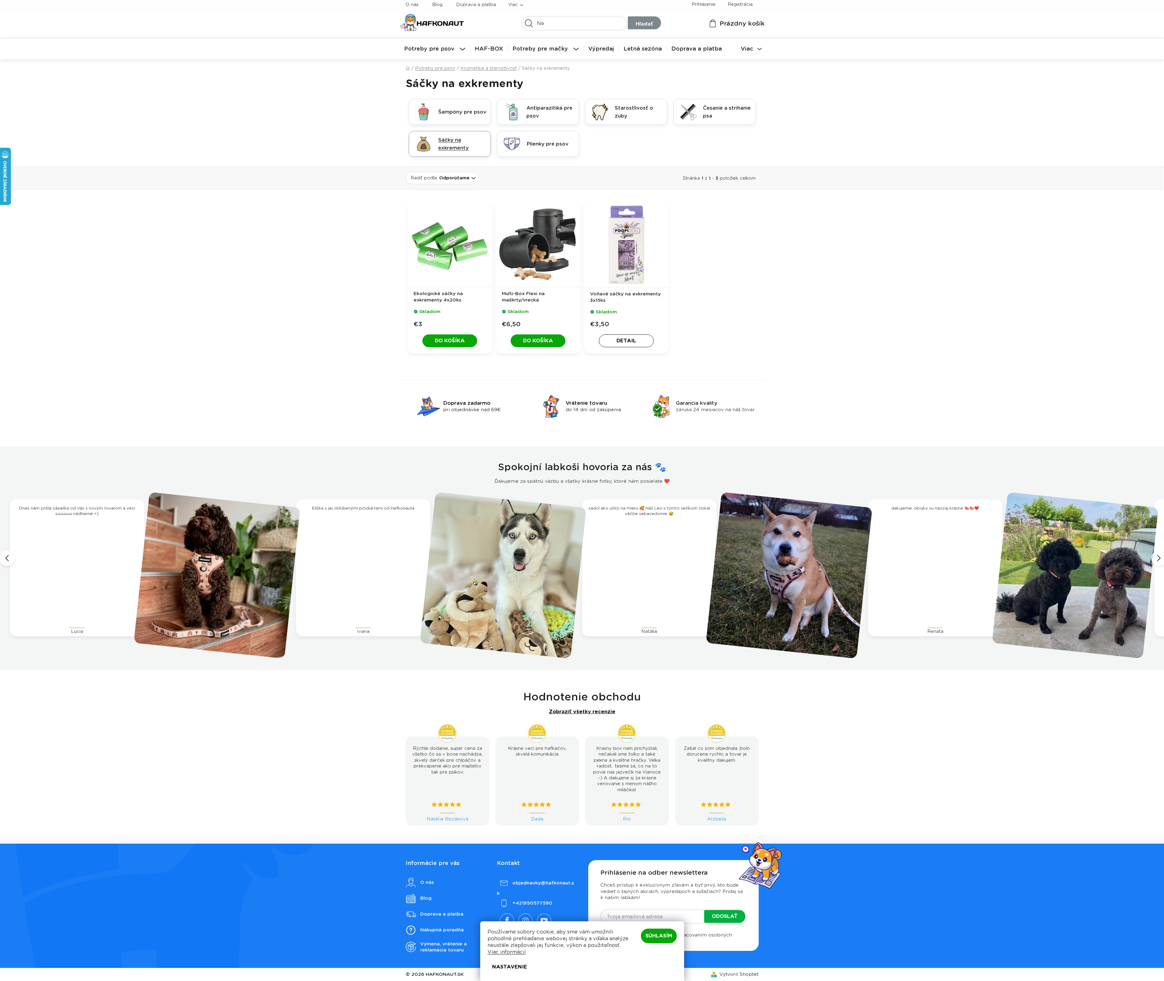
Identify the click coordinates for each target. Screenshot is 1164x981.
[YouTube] (544, 920)
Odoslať (725, 916)
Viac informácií (507, 952)
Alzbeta (716, 819)
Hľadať (644, 24)
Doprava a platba (476, 4)
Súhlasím (658, 936)
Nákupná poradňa (442, 930)
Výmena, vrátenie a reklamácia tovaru (443, 947)
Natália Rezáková (447, 819)
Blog (437, 4)
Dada (537, 819)
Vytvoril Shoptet (739, 974)
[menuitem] (435, 48)
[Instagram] (526, 920)
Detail (626, 341)
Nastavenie (509, 967)
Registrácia (740, 4)
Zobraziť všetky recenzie (582, 712)
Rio (627, 819)
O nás (412, 4)
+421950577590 (532, 903)
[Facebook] (507, 920)
